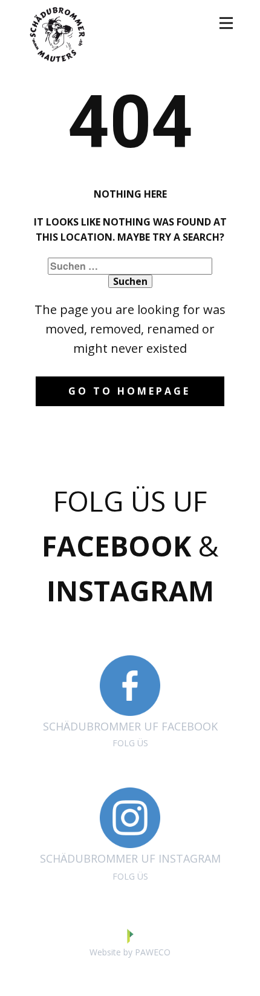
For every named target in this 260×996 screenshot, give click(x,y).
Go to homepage (129, 391)
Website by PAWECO (130, 952)
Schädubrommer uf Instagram (130, 867)
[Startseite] (57, 33)
